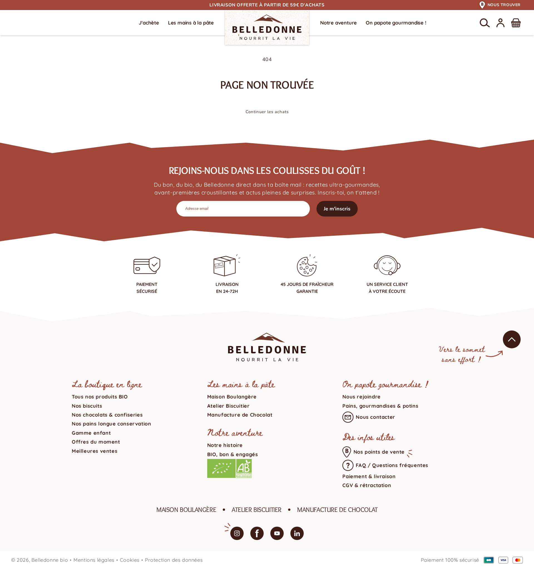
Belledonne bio (49, 560)
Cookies (129, 560)
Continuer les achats (267, 112)
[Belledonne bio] (267, 27)
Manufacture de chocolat (337, 509)
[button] (485, 22)
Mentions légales (93, 560)
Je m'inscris (337, 208)
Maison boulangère (186, 509)
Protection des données (173, 560)
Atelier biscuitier (256, 509)
